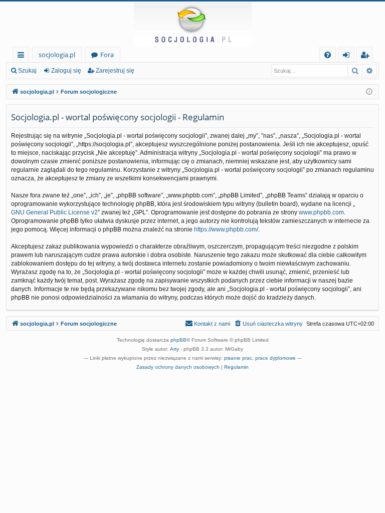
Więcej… (23, 56)
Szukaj (27, 70)
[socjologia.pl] (192, 24)
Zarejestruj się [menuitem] (367, 56)
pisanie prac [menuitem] (238, 358)
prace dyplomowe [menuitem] (275, 358)
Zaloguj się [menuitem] (348, 56)
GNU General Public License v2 (54, 212)
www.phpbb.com (321, 212)
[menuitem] (327, 55)
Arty (174, 349)
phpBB (178, 340)
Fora (107, 54)
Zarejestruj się (115, 70)
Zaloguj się (66, 70)
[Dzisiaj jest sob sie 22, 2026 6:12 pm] (369, 92)
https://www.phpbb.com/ (226, 229)
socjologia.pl (57, 54)
